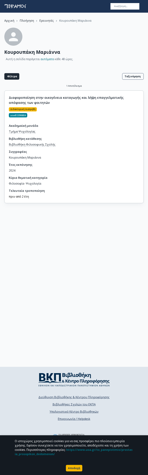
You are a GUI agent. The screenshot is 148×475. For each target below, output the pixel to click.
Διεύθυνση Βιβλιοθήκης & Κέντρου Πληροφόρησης (74, 397)
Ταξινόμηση (133, 76)
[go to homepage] (15, 6)
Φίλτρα (12, 76)
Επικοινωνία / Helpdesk (74, 419)
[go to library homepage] (74, 379)
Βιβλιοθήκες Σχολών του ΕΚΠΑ (74, 404)
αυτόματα (47, 59)
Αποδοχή (74, 468)
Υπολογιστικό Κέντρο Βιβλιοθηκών (74, 412)
